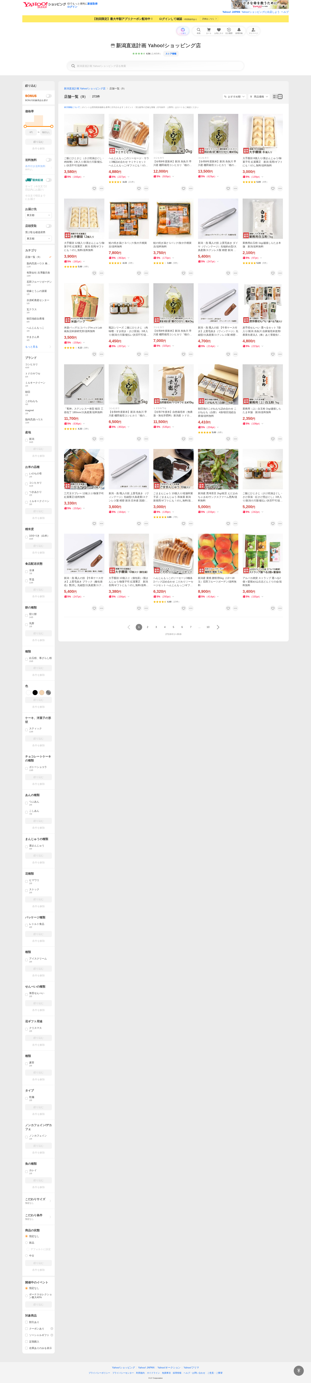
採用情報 (177, 1373)
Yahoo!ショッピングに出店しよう (261, 11)
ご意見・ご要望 (214, 1373)
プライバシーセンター (123, 1373)
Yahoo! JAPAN (231, 11)
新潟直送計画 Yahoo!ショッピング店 (84, 88)
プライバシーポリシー (99, 1373)
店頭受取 (31, 225)
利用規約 (140, 1373)
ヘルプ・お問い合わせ (194, 1373)
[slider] (25, 126)
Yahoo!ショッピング (123, 1367)
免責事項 (166, 1373)
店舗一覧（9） (76, 97)
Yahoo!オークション (169, 1367)
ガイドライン (153, 1373)
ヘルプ (285, 11)
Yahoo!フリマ (191, 1367)
